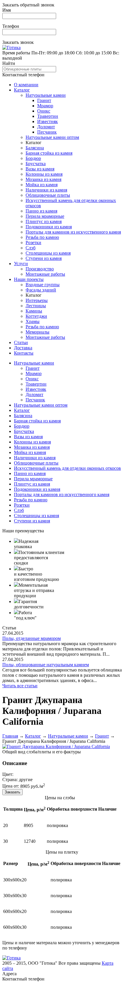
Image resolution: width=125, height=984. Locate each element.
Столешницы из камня (48, 253)
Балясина (35, 147)
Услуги (21, 263)
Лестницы (36, 305)
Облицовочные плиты (48, 195)
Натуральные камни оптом (52, 137)
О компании (26, 84)
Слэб (30, 247)
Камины (34, 310)
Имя (6, 10)
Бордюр (33, 158)
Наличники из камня (46, 189)
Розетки (33, 242)
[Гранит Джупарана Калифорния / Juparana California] (56, 746)
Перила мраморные (45, 216)
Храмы (33, 321)
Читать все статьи (20, 685)
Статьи (21, 342)
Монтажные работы (45, 274)
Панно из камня (41, 210)
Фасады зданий (41, 289)
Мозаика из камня (43, 179)
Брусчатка (36, 163)
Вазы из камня (40, 168)
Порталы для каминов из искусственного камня (73, 231)
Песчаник (47, 132)
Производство (40, 268)
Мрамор (45, 105)
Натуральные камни (46, 95)
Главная (10, 735)
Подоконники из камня (49, 226)
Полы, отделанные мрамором (31, 638)
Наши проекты (29, 279)
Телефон (10, 26)
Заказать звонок (18, 42)
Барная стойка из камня (49, 153)
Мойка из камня (42, 184)
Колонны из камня (44, 174)
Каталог (22, 89)
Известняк (47, 121)
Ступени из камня (44, 258)
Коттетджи (36, 316)
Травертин (47, 116)
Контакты (23, 353)
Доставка (23, 347)
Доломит (46, 126)
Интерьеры (37, 300)
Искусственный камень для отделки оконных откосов (67, 468)
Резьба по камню (42, 237)
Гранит (44, 100)
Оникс (43, 110)
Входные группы (43, 284)
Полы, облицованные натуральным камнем (45, 664)
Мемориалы (37, 331)
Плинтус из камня (44, 221)
